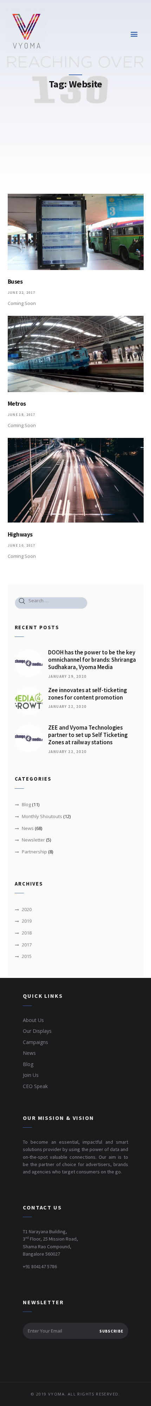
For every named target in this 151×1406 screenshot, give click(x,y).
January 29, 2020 (67, 676)
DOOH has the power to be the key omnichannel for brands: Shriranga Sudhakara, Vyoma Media (92, 660)
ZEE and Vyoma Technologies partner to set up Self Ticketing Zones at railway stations (87, 735)
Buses (15, 281)
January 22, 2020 (67, 706)
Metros (17, 403)
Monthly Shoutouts (42, 816)
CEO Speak (35, 1086)
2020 (27, 909)
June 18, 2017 (21, 414)
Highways (20, 534)
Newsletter (33, 840)
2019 (27, 921)
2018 (27, 933)
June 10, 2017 (21, 545)
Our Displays (37, 1031)
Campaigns (35, 1042)
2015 (27, 956)
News (28, 828)
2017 (27, 945)
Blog (26, 804)
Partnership (34, 851)
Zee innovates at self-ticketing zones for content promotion (87, 694)
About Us (33, 1020)
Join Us (31, 1075)
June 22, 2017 (21, 292)
